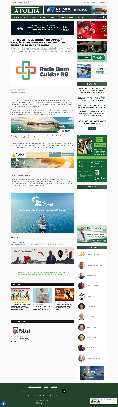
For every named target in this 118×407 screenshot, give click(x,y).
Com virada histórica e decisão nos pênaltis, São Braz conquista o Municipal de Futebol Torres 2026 (92, 90)
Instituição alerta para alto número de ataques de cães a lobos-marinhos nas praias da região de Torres (92, 98)
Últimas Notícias (20, 17)
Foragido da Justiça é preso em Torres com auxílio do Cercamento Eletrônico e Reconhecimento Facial (91, 121)
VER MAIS (92, 129)
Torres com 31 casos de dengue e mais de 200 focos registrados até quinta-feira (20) (42, 275)
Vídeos (63, 17)
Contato (80, 17)
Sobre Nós (54, 17)
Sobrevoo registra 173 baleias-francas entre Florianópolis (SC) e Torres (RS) (92, 106)
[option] (42, 160)
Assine (71, 17)
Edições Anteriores (101, 2)
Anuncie (14, 2)
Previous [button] (16, 210)
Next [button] (70, 210)
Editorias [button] (32, 17)
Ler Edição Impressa (89, 2)
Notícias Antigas (23, 2)
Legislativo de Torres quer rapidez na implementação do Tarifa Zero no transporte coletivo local (92, 113)
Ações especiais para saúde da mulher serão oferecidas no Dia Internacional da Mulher (44, 273)
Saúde (22, 242)
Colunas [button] (43, 17)
